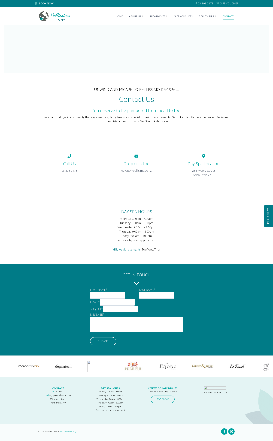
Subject (96, 309)
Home (119, 16)
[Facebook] (224, 431)
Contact (228, 16)
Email (95, 302)
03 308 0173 (60, 391)
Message (97, 314)
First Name (98, 290)
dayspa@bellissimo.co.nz (61, 395)
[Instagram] (231, 431)
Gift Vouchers (183, 16)
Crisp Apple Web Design (68, 431)
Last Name (147, 290)
